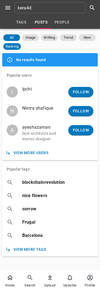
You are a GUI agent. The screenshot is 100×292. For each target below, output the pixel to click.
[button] (11, 37)
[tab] (21, 22)
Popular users (19, 75)
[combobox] (56, 7)
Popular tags (18, 169)
